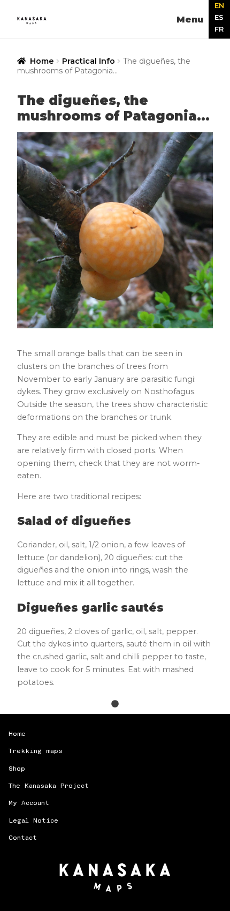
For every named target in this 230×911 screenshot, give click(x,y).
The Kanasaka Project (49, 785)
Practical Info (88, 61)
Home (42, 61)
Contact (23, 837)
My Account (29, 803)
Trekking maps (36, 751)
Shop (17, 768)
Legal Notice (33, 820)
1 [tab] (115, 708)
